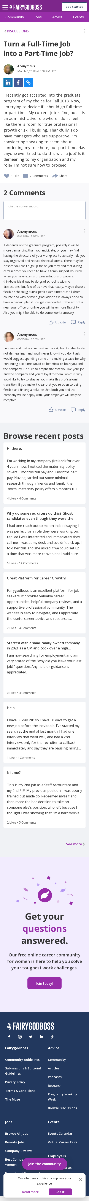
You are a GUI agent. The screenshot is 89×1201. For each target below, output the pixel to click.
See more (74, 844)
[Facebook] (9, 1036)
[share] (55, 175)
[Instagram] (20, 1036)
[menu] (5, 3)
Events (78, 17)
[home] (25, 8)
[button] (85, 32)
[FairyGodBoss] (30, 1026)
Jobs (38, 17)
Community (14, 17)
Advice (57, 17)
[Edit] (85, 32)
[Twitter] (30, 1036)
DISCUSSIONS (18, 31)
